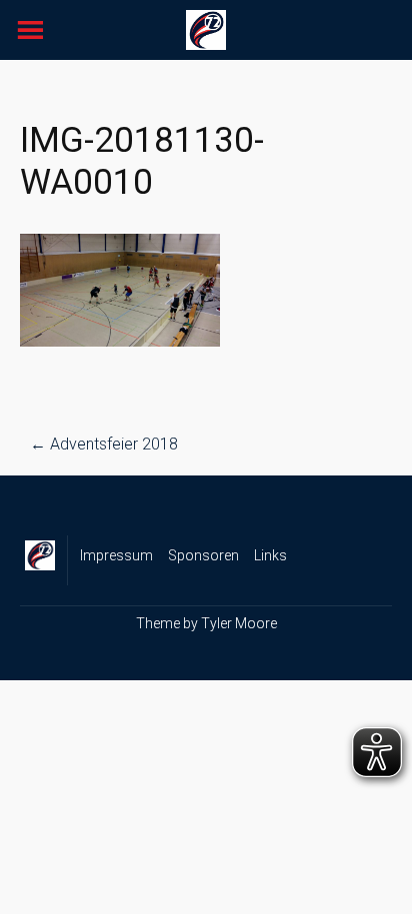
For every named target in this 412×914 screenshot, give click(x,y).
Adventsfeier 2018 (104, 444)
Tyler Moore (239, 623)
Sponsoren (203, 555)
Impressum (116, 555)
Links (270, 555)
